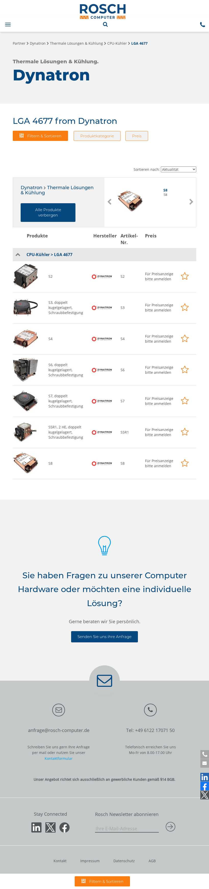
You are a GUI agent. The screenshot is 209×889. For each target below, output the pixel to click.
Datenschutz (124, 860)
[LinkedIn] (204, 777)
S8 (50, 463)
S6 (123, 369)
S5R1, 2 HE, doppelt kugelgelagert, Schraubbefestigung (65, 432)
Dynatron (38, 43)
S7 (123, 401)
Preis (136, 136)
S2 (50, 276)
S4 (50, 338)
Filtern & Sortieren (43, 136)
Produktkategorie (97, 136)
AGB (152, 860)
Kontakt (60, 860)
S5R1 (125, 432)
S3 (123, 307)
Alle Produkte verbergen (48, 212)
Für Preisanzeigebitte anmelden (159, 276)
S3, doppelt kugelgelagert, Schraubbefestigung (65, 307)
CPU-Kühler (117, 43)
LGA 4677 (139, 43)
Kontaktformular (59, 758)
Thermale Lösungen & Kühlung (76, 43)
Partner (19, 43)
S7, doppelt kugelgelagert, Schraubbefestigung (65, 401)
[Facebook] (204, 786)
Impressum (90, 860)
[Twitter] (204, 795)
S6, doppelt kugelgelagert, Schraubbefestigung (65, 369)
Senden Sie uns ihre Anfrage (104, 636)
